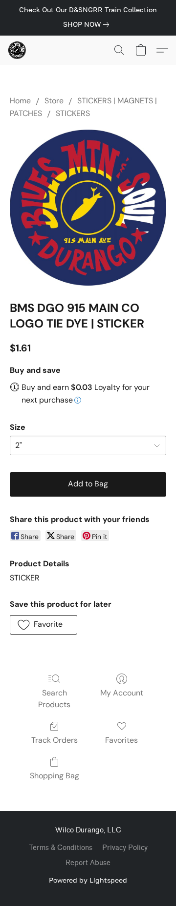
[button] (17, 50)
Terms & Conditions (60, 848)
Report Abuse (88, 863)
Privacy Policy (125, 848)
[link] (88, 24)
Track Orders (54, 740)
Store (54, 101)
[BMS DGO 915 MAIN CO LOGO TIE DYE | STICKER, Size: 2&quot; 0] (88, 208)
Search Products (54, 699)
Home (20, 101)
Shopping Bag (54, 776)
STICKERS (73, 113)
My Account (121, 693)
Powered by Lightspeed (88, 880)
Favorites (121, 740)
